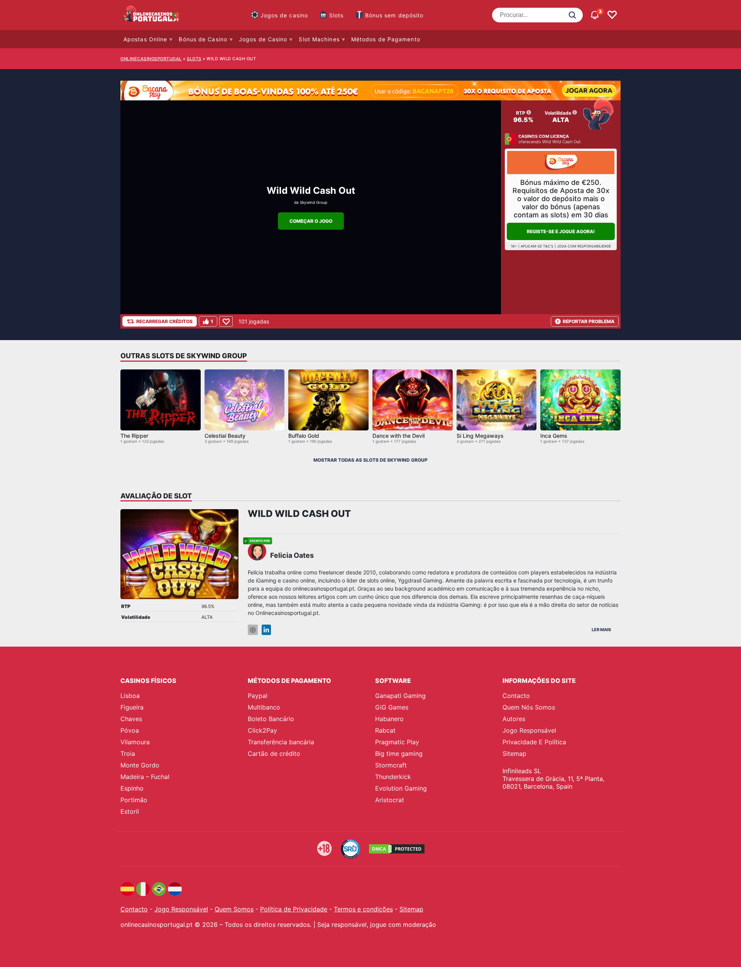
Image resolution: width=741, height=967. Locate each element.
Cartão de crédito (274, 753)
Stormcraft (391, 765)
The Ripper (134, 435)
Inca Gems (553, 435)
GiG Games (391, 707)
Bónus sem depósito (394, 15)
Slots (336, 15)
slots (194, 58)
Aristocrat (389, 800)
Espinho (132, 788)
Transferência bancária (281, 742)
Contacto (516, 695)
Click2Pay (262, 730)
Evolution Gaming (401, 788)
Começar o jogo (310, 221)
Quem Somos (234, 909)
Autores (513, 719)
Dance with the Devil (398, 435)
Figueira (132, 707)
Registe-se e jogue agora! (561, 231)
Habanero (389, 719)
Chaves (131, 719)
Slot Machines (319, 39)
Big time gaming (399, 753)
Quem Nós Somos (528, 707)
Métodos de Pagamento (385, 39)
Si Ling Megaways (480, 435)
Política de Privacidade (293, 909)
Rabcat (385, 730)
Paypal (257, 695)
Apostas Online (145, 39)
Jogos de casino (284, 15)
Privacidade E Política (534, 742)
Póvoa (129, 730)
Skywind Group (313, 202)
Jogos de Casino (263, 39)
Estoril (129, 811)
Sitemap (514, 753)
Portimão (133, 800)
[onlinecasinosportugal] (151, 15)
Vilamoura (135, 742)
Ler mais (601, 629)
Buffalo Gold (303, 435)
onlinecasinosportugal (151, 58)
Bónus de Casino (203, 39)
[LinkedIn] (266, 630)
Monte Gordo (139, 765)
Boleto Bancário (271, 719)
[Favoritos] (612, 15)
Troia (127, 753)
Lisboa (130, 695)
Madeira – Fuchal (144, 777)
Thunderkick (393, 777)
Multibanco (264, 707)
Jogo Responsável (529, 730)
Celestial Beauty (225, 435)
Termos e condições (363, 909)
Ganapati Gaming (400, 695)
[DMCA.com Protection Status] (397, 849)
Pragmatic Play (397, 742)
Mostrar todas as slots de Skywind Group (370, 460)
